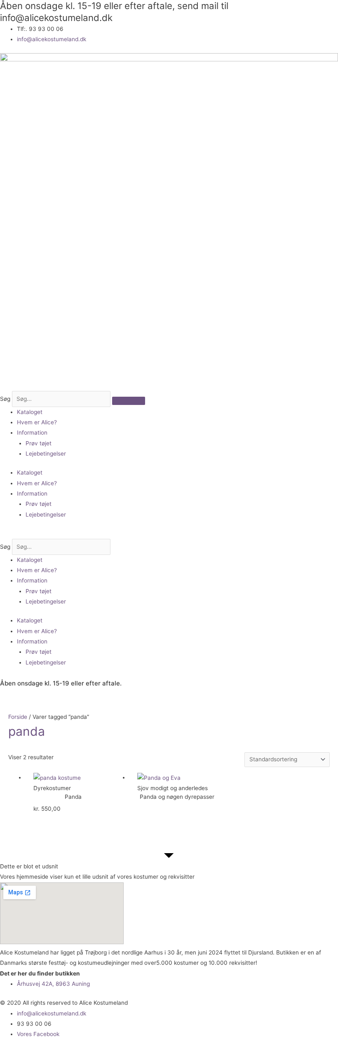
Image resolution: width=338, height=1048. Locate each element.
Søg (5, 398)
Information (32, 432)
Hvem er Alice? (37, 422)
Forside (17, 716)
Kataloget (29, 412)
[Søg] (128, 401)
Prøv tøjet (39, 443)
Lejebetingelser (46, 453)
